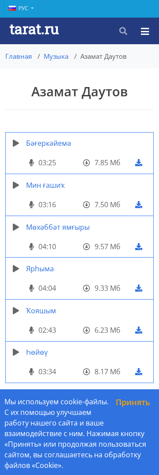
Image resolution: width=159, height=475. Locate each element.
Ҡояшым (41, 310)
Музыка (56, 56)
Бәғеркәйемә (48, 143)
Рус (24, 8)
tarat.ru (34, 28)
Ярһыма (40, 269)
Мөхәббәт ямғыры (58, 227)
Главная (18, 56)
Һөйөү (37, 352)
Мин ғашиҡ (45, 185)
